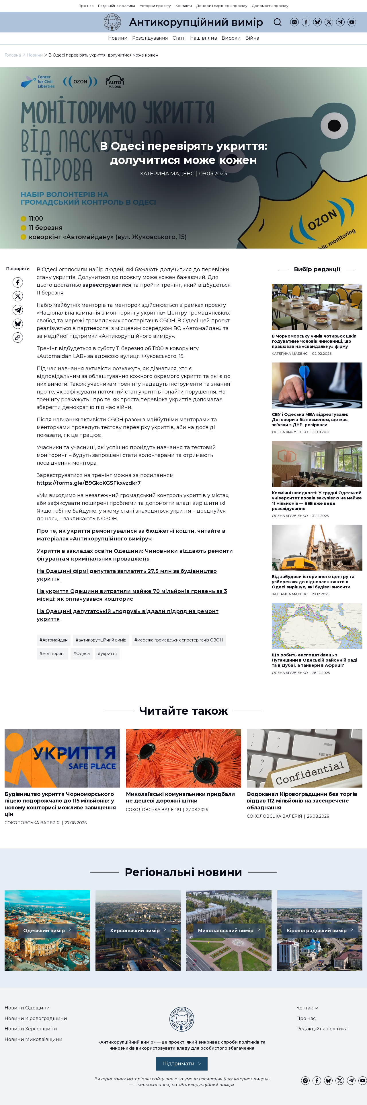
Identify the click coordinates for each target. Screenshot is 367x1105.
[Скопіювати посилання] (18, 337)
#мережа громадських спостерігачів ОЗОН (178, 640)
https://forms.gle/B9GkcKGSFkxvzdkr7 (89, 483)
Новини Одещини (27, 1008)
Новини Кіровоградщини (36, 1018)
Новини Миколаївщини (34, 1039)
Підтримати (178, 1064)
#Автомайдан (54, 640)
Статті (179, 38)
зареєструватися (106, 285)
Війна (252, 38)
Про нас (86, 5)
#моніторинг (52, 653)
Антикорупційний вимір (196, 22)
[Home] (112, 22)
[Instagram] (294, 22)
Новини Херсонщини (31, 1029)
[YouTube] (352, 22)
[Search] (278, 22)
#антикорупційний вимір (101, 640)
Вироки (231, 38)
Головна (13, 55)
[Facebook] (306, 22)
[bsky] (317, 22)
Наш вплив (203, 38)
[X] (329, 22)
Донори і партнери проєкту (221, 5)
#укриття (107, 653)
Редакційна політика (116, 5)
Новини (118, 38)
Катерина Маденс (167, 174)
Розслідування (150, 38)
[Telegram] (340, 22)
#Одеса (81, 653)
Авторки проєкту (155, 5)
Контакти (183, 5)
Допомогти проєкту (270, 5)
